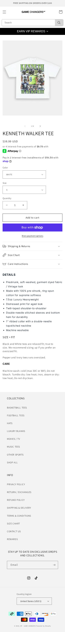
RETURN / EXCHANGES (19, 492)
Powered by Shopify (43, 626)
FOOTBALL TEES (15, 415)
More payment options (32, 235)
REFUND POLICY (16, 500)
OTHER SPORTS (15, 454)
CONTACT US (14, 531)
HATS (9, 423)
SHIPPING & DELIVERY (19, 507)
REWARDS (12, 539)
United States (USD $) (30, 601)
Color (5, 167)
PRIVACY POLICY (16, 484)
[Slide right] (40, 126)
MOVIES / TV (13, 438)
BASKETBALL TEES (17, 407)
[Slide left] (25, 126)
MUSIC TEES (13, 446)
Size (5, 183)
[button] (4, 12)
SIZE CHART (13, 523)
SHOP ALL (12, 462)
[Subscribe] (54, 565)
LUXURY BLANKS (16, 431)
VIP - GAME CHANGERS (28, 626)
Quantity (7, 198)
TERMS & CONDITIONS (19, 515)
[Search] (59, 22)
